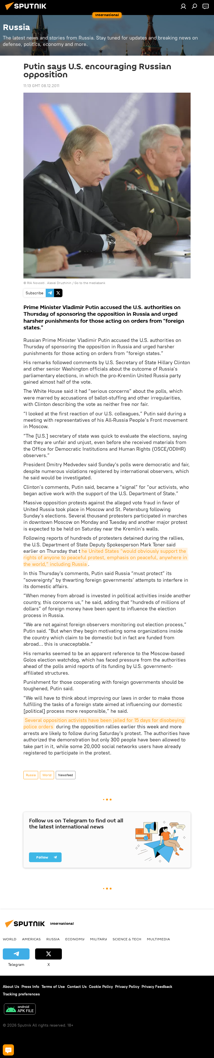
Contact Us (77, 986)
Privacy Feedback (157, 986)
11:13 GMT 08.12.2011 (41, 85)
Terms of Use (53, 986)
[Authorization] (183, 6)
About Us (11, 986)
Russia (31, 775)
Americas (31, 938)
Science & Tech (127, 938)
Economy (74, 938)
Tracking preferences (21, 994)
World (47, 775)
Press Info (30, 986)
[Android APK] (20, 1009)
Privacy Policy (127, 986)
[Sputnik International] (27, 10)
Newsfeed (65, 775)
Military (98, 938)
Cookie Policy (101, 986)
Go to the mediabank (89, 283)
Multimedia (158, 938)
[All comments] (8, 1049)
